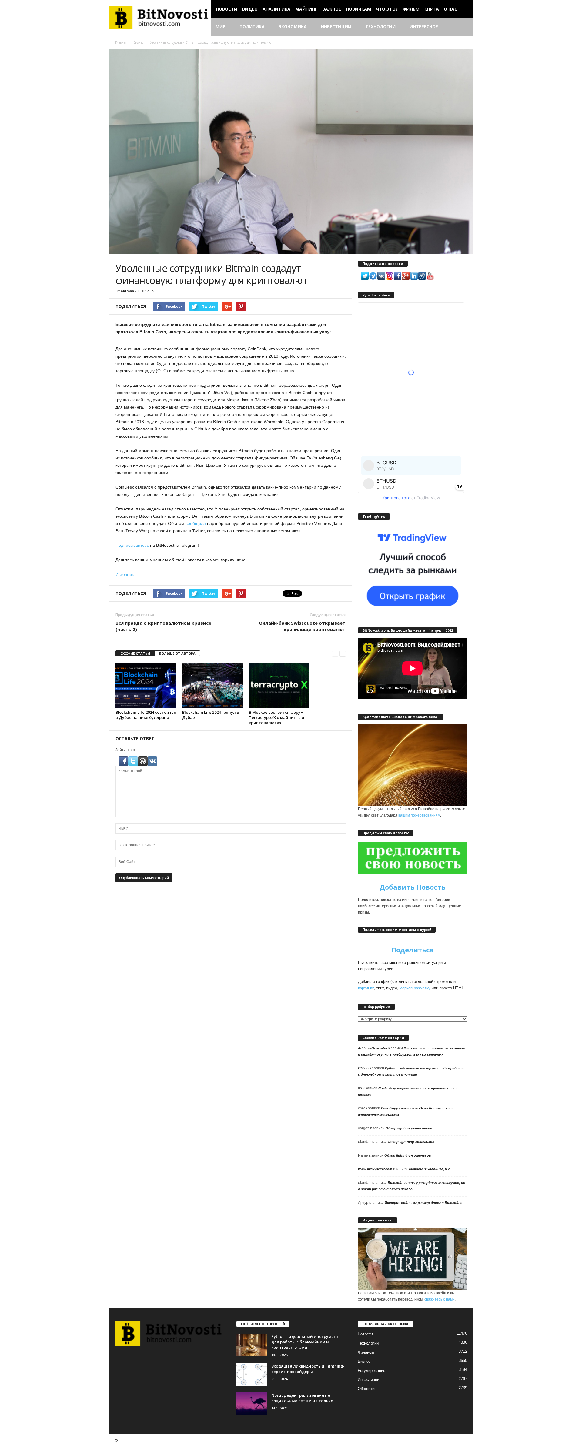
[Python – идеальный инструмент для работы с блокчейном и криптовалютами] (251, 1345)
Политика (252, 26)
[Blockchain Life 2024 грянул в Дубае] (212, 685)
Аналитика (276, 9)
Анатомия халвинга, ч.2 (429, 1169)
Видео (250, 9)
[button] (463, 27)
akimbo (127, 291)
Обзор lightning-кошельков (409, 1128)
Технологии (380, 26)
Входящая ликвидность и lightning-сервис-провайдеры (308, 1368)
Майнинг (306, 9)
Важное (331, 9)
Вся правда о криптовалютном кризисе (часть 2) (163, 626)
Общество (367, 1388)
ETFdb (363, 1068)
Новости (226, 9)
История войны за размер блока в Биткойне (423, 1203)
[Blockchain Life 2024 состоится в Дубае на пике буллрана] (145, 685)
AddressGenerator (372, 1048)
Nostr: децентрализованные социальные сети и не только (302, 1397)
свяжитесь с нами (439, 1299)
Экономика (293, 26)
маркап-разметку (415, 988)
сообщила (196, 523)
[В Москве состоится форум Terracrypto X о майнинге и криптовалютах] (279, 685)
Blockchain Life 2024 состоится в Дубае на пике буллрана (145, 715)
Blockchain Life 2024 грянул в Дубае (210, 715)
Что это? (387, 9)
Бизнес (138, 42)
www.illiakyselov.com (375, 1169)
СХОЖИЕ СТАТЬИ (135, 653)
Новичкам (358, 9)
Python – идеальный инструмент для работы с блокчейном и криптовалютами (305, 1342)
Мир (221, 26)
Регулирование (371, 1370)
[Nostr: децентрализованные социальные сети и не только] (251, 1403)
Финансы (366, 1352)
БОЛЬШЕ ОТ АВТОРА (177, 653)
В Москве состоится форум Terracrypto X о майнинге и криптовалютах (276, 717)
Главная (121, 42)
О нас (450, 9)
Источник (124, 574)
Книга (431, 9)
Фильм (411, 9)
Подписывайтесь (132, 545)
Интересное (424, 26)
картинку (366, 988)
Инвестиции (336, 26)
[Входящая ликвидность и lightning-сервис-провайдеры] (251, 1374)
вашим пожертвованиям (419, 815)
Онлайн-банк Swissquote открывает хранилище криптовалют (302, 626)
